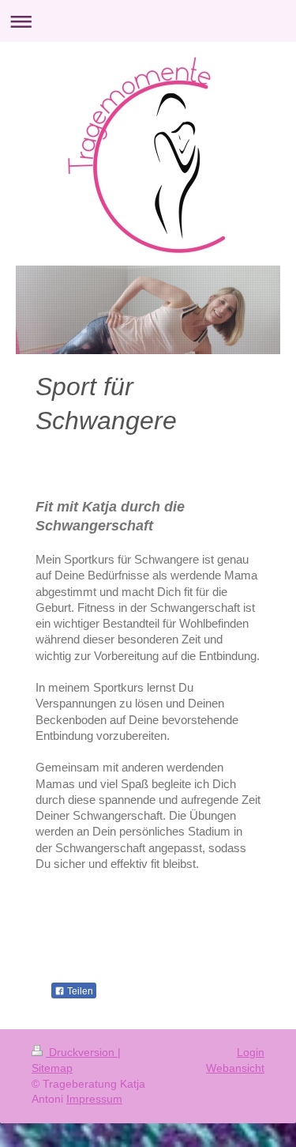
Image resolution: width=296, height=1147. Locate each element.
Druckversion (82, 1052)
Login (250, 1052)
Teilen (79, 991)
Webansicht (235, 1068)
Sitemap (52, 1068)
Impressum (94, 1098)
